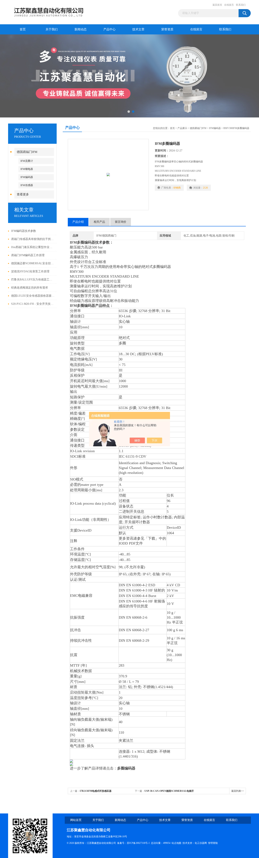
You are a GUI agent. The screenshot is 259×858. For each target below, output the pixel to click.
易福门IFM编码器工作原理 (28, 255)
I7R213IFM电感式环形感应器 (95, 791)
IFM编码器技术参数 (23, 230)
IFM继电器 (26, 169)
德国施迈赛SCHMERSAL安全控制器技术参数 (33, 263)
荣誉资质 (167, 29)
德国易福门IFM (27, 151)
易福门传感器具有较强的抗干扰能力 (33, 239)
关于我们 (52, 29)
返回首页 (217, 4)
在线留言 (229, 4)
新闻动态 (80, 29)
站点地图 (176, 843)
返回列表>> (237, 791)
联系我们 (241, 4)
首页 (23, 29)
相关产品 (99, 221)
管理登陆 (213, 843)
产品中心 (109, 29)
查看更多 (23, 194)
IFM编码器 (26, 177)
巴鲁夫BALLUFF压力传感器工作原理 (33, 279)
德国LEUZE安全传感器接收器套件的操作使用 (33, 295)
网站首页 (76, 820)
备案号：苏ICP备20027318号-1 (133, 843)
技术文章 (138, 29)
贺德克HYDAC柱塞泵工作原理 (30, 271)
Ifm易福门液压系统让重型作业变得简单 (33, 247)
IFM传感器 (26, 185)
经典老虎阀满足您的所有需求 (29, 287)
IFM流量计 (26, 160)
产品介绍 (78, 221)
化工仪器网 (201, 843)
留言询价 (120, 221)
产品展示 (182, 128)
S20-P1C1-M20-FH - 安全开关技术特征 (33, 303)
